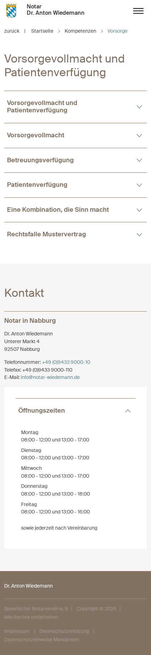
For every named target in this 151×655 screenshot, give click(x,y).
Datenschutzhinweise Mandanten (41, 639)
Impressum (17, 631)
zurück (15, 31)
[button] (75, 107)
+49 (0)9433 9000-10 (66, 362)
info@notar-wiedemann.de (50, 377)
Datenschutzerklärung (64, 631)
